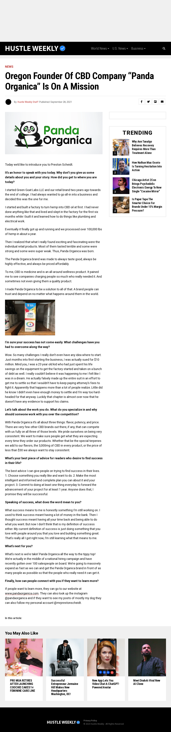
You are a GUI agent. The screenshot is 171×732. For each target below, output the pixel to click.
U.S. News (119, 48)
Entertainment (120, 62)
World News (99, 48)
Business (137, 48)
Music (139, 62)
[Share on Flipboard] (155, 102)
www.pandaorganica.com (22, 593)
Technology (98, 62)
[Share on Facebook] (142, 102)
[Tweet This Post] (148, 102)
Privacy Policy (90, 720)
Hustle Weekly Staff (28, 102)
